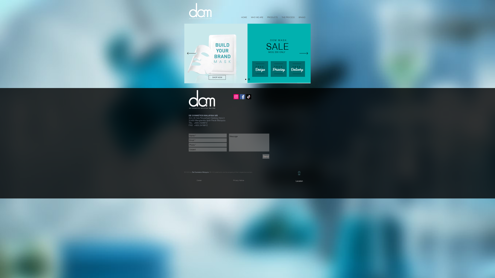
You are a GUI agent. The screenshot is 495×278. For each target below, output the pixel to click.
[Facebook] (242, 96)
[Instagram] (236, 96)
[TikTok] (248, 96)
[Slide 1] (246, 79)
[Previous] (191, 53)
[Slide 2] (249, 79)
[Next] (303, 53)
